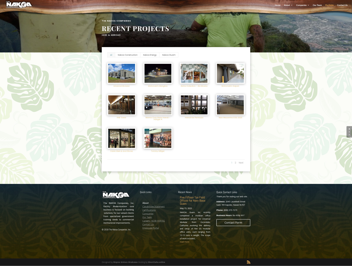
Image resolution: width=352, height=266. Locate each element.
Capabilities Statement (153, 206)
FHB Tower (121, 117)
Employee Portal (150, 227)
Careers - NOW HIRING (153, 220)
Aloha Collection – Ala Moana (194, 86)
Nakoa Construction (128, 55)
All (111, 55)
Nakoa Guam (168, 55)
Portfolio (329, 5)
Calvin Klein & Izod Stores (121, 151)
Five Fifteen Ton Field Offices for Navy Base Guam (192, 200)
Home (277, 5)
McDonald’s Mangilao (158, 86)
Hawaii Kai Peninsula (194, 117)
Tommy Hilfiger (158, 151)
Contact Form (233, 222)
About (287, 5)
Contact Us (342, 5)
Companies (301, 5)
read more (184, 241)
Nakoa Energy (150, 55)
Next (241, 162)
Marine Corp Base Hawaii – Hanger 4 (158, 118)
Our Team (317, 5)
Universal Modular (121, 86)
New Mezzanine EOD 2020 (230, 117)
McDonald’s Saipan (230, 86)
